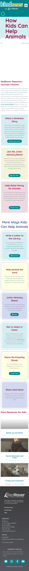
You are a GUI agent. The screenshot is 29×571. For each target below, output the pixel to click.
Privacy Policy (7, 510)
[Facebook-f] (17, 561)
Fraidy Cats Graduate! (14, 481)
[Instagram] (11, 561)
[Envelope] (6, 561)
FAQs (5, 512)
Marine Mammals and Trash (14, 457)
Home (8, 507)
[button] (26, 5)
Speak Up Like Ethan (14, 433)
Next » (22, 484)
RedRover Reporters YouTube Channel (15, 92)
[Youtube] (23, 561)
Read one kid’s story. (18, 137)
